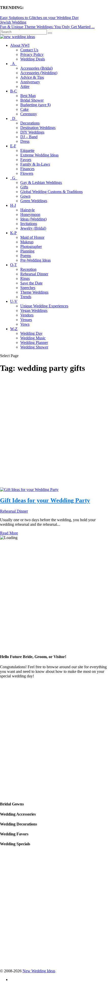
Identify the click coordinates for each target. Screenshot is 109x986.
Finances (27, 169)
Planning (27, 251)
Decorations (30, 123)
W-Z (13, 329)
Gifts (24, 187)
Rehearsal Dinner (34, 274)
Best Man (28, 95)
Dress (24, 141)
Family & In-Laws (35, 164)
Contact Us (29, 50)
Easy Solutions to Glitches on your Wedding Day (39, 17)
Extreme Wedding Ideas (39, 155)
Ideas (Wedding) (33, 219)
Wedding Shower (34, 347)
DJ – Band (29, 137)
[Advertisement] (54, 432)
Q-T (13, 265)
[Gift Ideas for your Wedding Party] (29, 489)
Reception (28, 269)
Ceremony (28, 114)
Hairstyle (27, 210)
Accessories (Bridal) (36, 68)
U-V (13, 301)
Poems (25, 255)
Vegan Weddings (33, 310)
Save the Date (31, 283)
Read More (9, 533)
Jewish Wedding (13, 22)
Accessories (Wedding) (38, 73)
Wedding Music (33, 338)
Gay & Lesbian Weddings (41, 182)
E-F (13, 146)
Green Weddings (33, 201)
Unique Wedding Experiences (44, 306)
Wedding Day (31, 333)
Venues (26, 319)
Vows (24, 324)
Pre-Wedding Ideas (35, 260)
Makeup (26, 242)
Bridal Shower (32, 100)
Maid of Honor (32, 237)
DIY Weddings (32, 132)
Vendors (26, 315)
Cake (24, 109)
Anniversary (30, 82)
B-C (13, 91)
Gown (25, 196)
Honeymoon (30, 214)
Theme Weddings (34, 292)
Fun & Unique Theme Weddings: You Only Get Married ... (47, 27)
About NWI (19, 45)
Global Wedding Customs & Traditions (51, 191)
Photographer (31, 246)
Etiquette (27, 150)
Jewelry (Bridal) (33, 228)
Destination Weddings (38, 127)
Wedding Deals (32, 59)
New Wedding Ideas (39, 971)
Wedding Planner (34, 342)
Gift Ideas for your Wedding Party (45, 500)
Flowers (26, 173)
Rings (25, 278)
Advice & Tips (32, 77)
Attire (24, 86)
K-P (13, 233)
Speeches (27, 287)
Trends (25, 297)
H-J (13, 205)
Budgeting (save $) (35, 105)
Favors (25, 159)
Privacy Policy (32, 54)
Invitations (28, 223)
